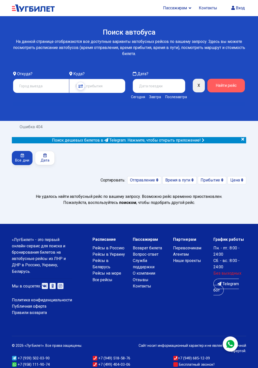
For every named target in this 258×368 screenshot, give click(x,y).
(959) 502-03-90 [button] (34, 358)
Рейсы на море (106, 273)
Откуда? (25, 73)
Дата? (142, 73)
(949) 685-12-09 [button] (194, 358)
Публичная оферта (29, 306)
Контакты (208, 8)
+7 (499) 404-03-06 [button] (113, 364)
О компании (144, 273)
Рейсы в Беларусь (101, 263)
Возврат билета (147, 248)
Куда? (79, 73)
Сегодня (138, 97)
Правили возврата (29, 312)
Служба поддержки (143, 263)
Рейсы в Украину (108, 254)
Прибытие (211, 180)
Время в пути (178, 180)
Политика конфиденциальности (42, 300)
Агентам (181, 254)
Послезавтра (176, 97)
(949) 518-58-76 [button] (114, 358)
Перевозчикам (187, 248)
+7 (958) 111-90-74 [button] (33, 364)
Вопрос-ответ (145, 254)
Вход (240, 8)
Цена (235, 180)
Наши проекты (187, 260)
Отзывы (140, 279)
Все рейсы (102, 279)
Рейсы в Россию (108, 248)
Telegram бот (226, 287)
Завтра (155, 97)
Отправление (143, 180)
